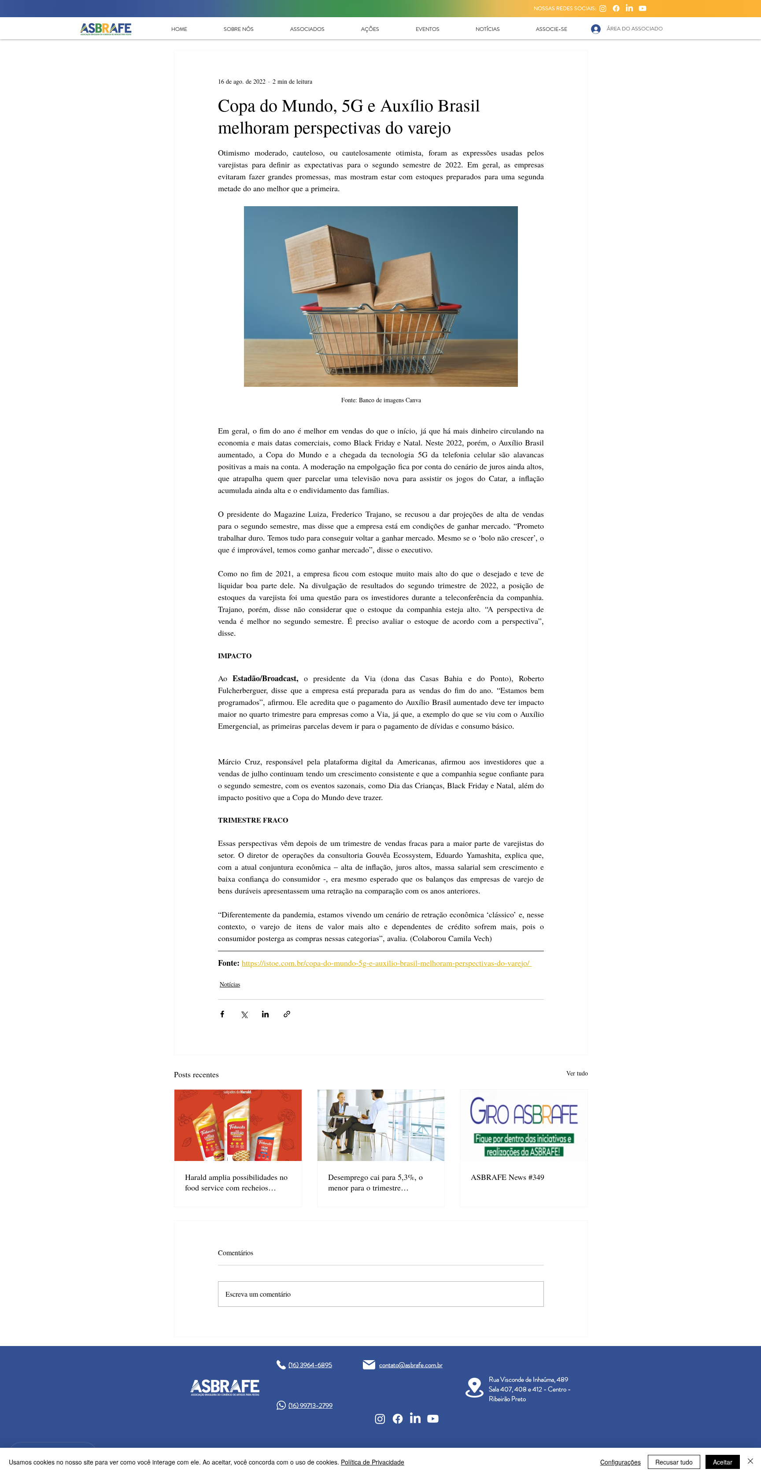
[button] (238, 29)
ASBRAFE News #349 (507, 1177)
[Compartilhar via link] (287, 1014)
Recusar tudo (674, 1461)
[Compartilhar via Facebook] (222, 1014)
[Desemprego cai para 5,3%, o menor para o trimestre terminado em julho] (381, 1125)
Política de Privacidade (372, 1461)
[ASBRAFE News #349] (523, 1125)
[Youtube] (642, 8)
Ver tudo (577, 1073)
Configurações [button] (620, 1461)
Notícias (230, 984)
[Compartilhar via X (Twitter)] (244, 1014)
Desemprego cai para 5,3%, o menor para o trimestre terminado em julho (375, 1182)
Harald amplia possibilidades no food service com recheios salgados (236, 1182)
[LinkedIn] (629, 8)
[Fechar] (750, 1462)
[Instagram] (602, 8)
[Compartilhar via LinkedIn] (265, 1014)
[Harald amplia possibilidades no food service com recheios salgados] (238, 1125)
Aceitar (722, 1461)
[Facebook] (616, 8)
